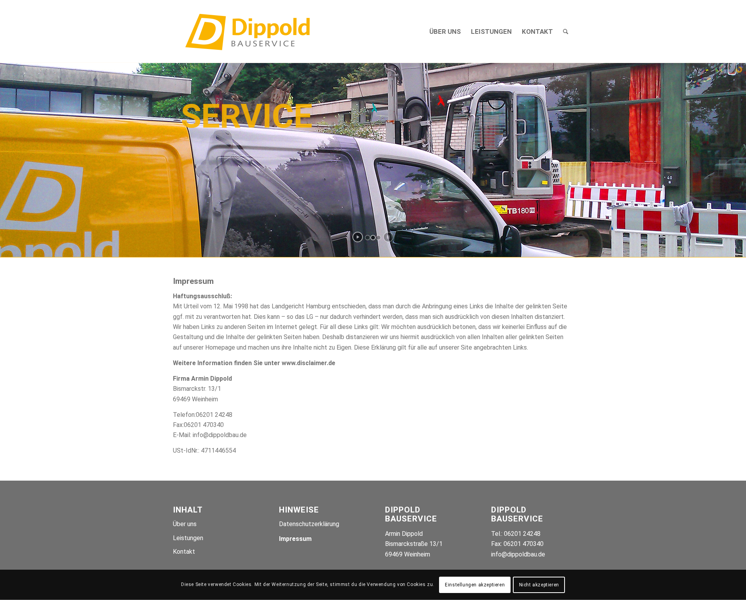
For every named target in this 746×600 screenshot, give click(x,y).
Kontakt (184, 551)
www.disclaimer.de (308, 363)
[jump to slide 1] (367, 237)
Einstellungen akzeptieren (475, 585)
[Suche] (565, 31)
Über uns (185, 524)
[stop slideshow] (388, 237)
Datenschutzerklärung (309, 524)
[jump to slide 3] (378, 237)
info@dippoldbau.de (518, 554)
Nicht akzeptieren (539, 585)
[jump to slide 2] (373, 237)
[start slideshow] (357, 237)
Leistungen (188, 538)
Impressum (295, 538)
